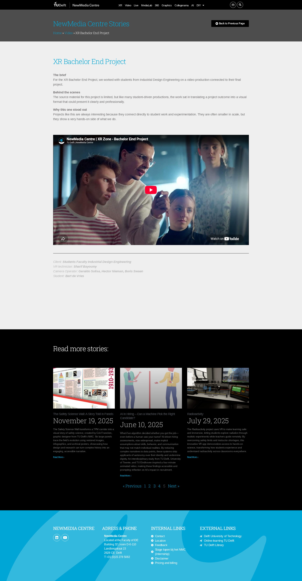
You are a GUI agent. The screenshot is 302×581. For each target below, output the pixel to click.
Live (136, 5)
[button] (240, 5)
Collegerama (182, 5)
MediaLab (146, 5)
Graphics (167, 5)
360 (157, 5)
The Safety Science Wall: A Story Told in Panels (83, 414)
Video (128, 5)
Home (57, 33)
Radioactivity (195, 414)
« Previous (132, 485)
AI (192, 5)
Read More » (58, 457)
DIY (199, 5)
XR (120, 5)
